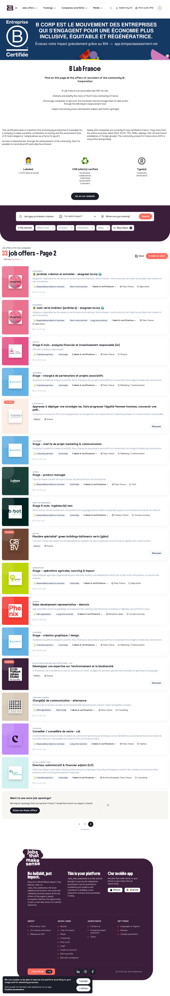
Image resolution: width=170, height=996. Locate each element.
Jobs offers (28, 7)
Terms (93, 937)
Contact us (95, 926)
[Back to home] (33, 858)
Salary (101, 228)
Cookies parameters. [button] (14, 989)
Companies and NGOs (72, 7)
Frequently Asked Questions (98, 931)
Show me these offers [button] (25, 810)
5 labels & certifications (89, 614)
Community (65, 938)
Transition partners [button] (43, 354)
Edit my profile (66, 954)
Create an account (68, 950)
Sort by (12, 259)
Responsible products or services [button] (49, 287)
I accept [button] (83, 981)
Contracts (63, 228)
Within (43, 228)
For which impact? (73, 216)
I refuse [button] (83, 988)
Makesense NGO (37, 934)
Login (62, 946)
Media (96, 7)
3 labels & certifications (83, 385)
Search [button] (145, 216)
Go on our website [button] (85, 196)
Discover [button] (156, 426)
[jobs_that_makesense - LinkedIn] (78, 972)
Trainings (48, 7)
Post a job (65, 942)
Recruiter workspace (69, 958)
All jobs (63, 926)
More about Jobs (38, 926)
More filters (124, 228)
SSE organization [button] (42, 614)
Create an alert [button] (157, 256)
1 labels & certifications (103, 286)
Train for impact (67, 930)
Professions (83, 228)
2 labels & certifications (83, 354)
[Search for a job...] (111, 8)
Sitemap (124, 930)
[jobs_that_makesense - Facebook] (92, 972)
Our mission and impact (40, 930)
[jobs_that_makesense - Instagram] (85, 972)
